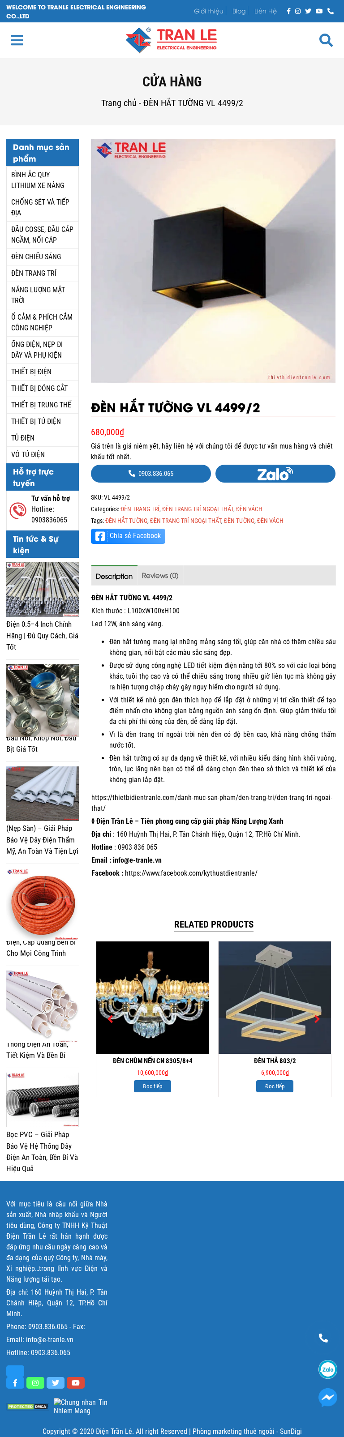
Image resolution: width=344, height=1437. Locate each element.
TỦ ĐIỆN (22, 438)
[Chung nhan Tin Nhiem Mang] (81, 1406)
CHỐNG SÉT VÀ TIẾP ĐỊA (40, 207)
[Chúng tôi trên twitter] (308, 10)
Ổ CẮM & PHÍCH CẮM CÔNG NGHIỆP (42, 322)
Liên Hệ (265, 10)
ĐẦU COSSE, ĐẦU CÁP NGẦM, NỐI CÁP (42, 234)
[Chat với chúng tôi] (327, 1397)
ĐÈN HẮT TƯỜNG (126, 520)
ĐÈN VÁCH (249, 509)
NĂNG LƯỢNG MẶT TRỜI (38, 295)
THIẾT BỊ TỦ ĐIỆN (36, 421)
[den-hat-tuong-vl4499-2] (213, 261)
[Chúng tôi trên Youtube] (319, 10)
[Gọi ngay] (330, 10)
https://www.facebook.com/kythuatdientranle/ (191, 873)
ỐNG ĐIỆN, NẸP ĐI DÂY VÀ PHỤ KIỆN (37, 349)
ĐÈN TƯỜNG (239, 520)
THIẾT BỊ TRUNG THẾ (41, 405)
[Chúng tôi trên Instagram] (298, 10)
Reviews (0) (160, 574)
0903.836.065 (48, 1326)
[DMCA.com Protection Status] (27, 1407)
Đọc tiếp (152, 1086)
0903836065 (49, 520)
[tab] (114, 575)
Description (114, 575)
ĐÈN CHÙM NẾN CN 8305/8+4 (153, 1061)
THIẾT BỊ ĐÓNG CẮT (39, 388)
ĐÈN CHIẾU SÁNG (36, 256)
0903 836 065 (137, 847)
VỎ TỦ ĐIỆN (28, 454)
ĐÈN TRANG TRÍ (33, 273)
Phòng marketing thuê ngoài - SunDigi (247, 1431)
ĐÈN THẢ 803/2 (275, 1061)
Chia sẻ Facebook (135, 535)
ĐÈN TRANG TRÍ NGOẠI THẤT (197, 509)
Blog (238, 10)
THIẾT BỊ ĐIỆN (31, 372)
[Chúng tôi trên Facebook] (289, 10)
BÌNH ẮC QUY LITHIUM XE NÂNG (37, 180)
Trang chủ (119, 103)
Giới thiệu (209, 10)
